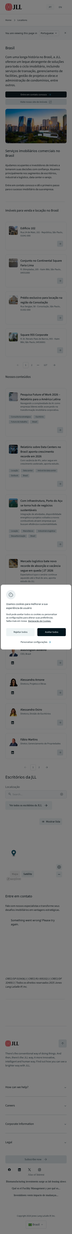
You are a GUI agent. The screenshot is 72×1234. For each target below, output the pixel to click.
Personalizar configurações (36, 642)
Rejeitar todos (20, 632)
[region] (36, 617)
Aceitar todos (51, 632)
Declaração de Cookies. (39, 621)
